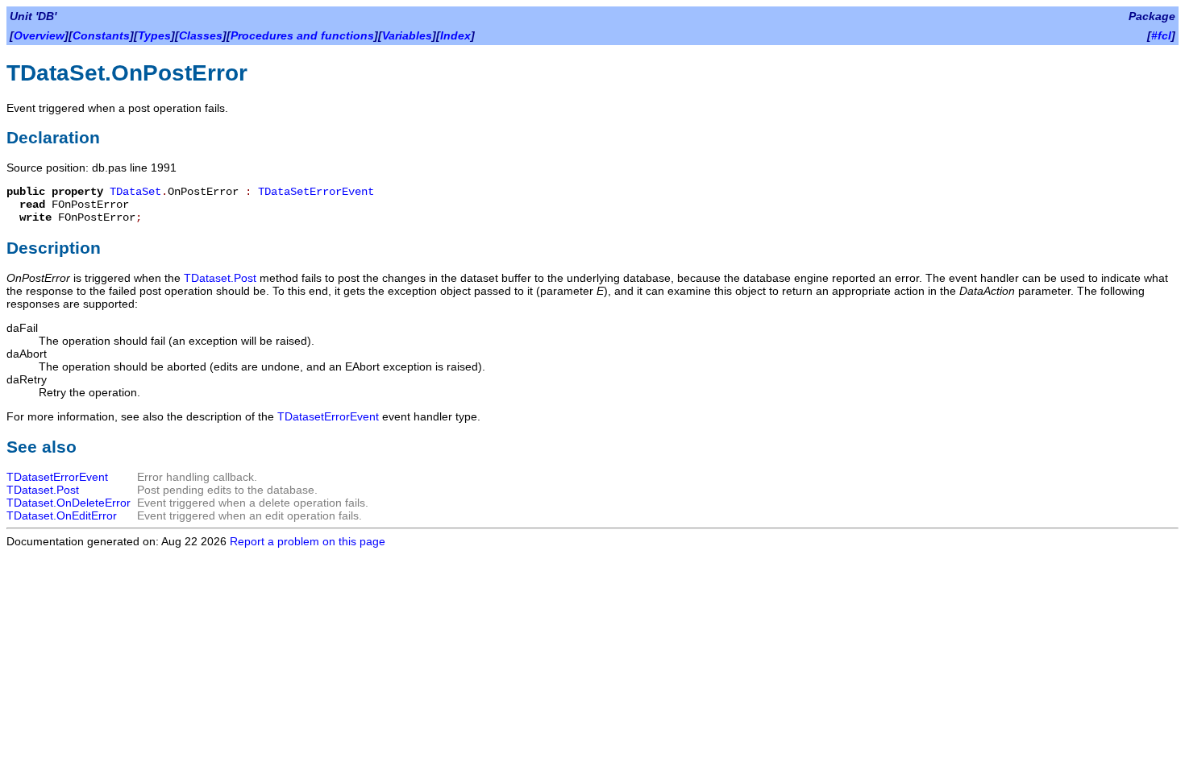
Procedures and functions (302, 35)
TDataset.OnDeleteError (68, 502)
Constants (101, 35)
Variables (407, 35)
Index (455, 35)
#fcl (1161, 35)
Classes (200, 35)
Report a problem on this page (307, 541)
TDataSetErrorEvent (316, 191)
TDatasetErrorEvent (328, 416)
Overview (39, 35)
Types (154, 35)
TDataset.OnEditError (61, 515)
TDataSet (135, 191)
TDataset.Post (220, 277)
